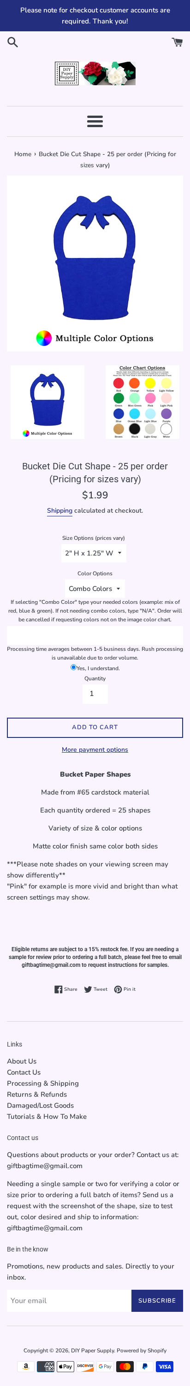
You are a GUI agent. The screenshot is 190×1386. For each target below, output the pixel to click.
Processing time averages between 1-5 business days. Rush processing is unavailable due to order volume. (95, 653)
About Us (21, 1061)
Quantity (95, 678)
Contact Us (24, 1072)
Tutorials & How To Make (47, 1116)
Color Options (95, 573)
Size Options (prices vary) (93, 538)
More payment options (95, 749)
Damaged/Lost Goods (40, 1105)
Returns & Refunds (37, 1094)
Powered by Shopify (141, 1350)
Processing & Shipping (43, 1083)
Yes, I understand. (98, 668)
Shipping (59, 510)
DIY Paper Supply (92, 1350)
